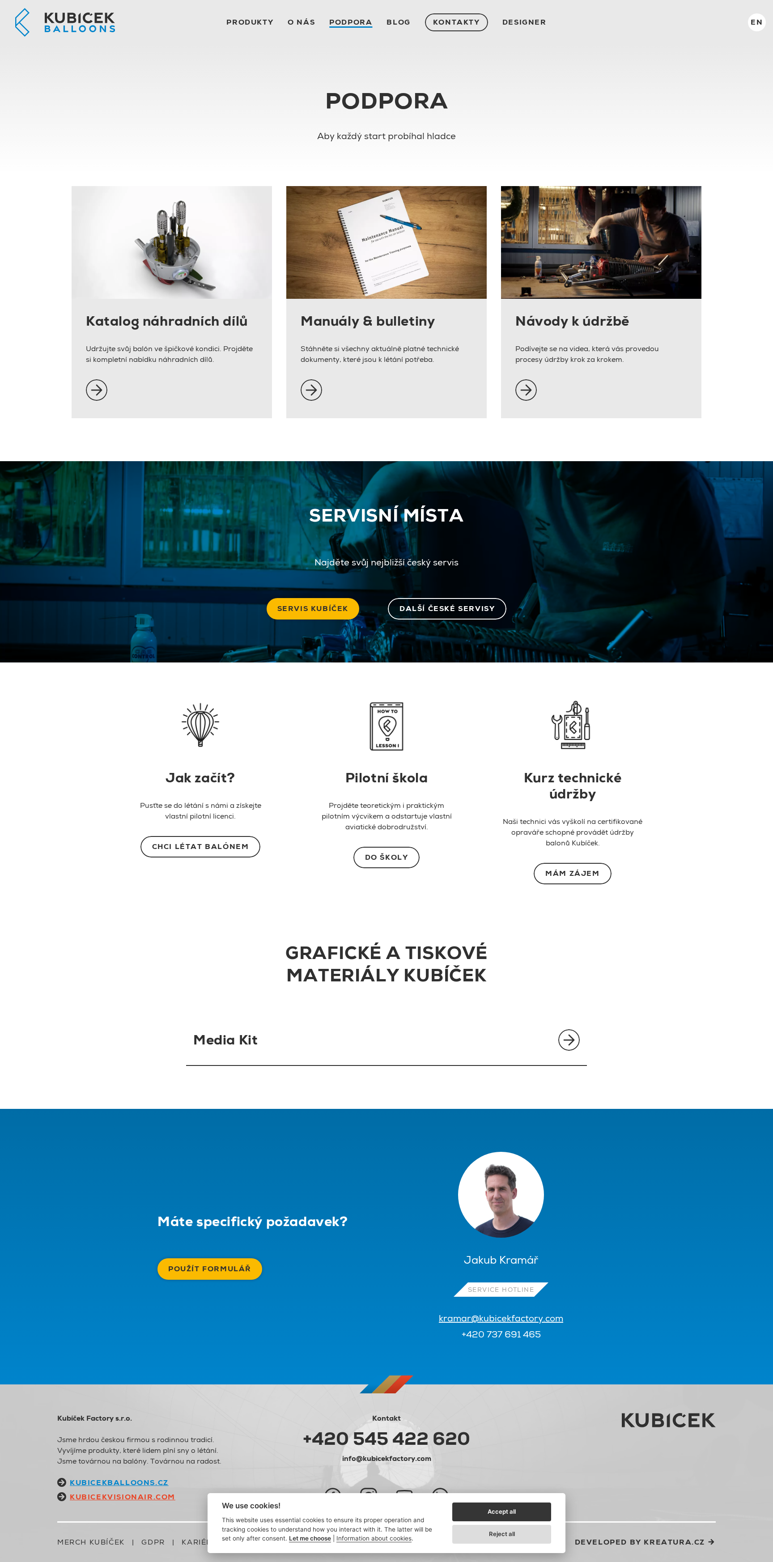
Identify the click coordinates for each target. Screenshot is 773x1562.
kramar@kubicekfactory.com (501, 1318)
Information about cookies (374, 1538)
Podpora (350, 22)
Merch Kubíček (91, 1542)
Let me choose (310, 1538)
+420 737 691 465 (501, 1334)
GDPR (153, 1542)
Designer (524, 22)
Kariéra (200, 1542)
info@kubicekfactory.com (386, 1458)
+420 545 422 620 (386, 1438)
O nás (301, 22)
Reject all (502, 1533)
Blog (398, 22)
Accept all (502, 1511)
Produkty (249, 22)
